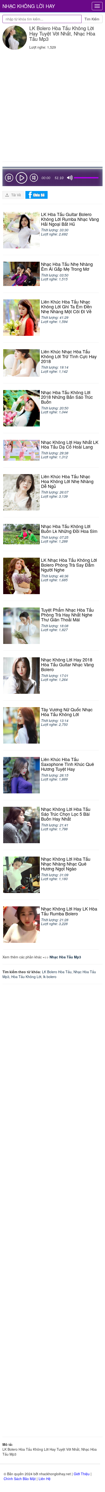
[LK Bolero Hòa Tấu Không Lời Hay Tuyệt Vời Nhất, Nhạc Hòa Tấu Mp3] (14, 38)
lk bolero (49, 976)
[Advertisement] (52, 104)
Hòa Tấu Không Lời (26, 976)
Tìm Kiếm (91, 19)
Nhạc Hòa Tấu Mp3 (65, 956)
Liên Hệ (45, 1478)
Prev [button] (9, 178)
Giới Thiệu (82, 1473)
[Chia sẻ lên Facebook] (36, 194)
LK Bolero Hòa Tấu (57, 971)
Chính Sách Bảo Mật (20, 1478)
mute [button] (70, 178)
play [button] (21, 178)
